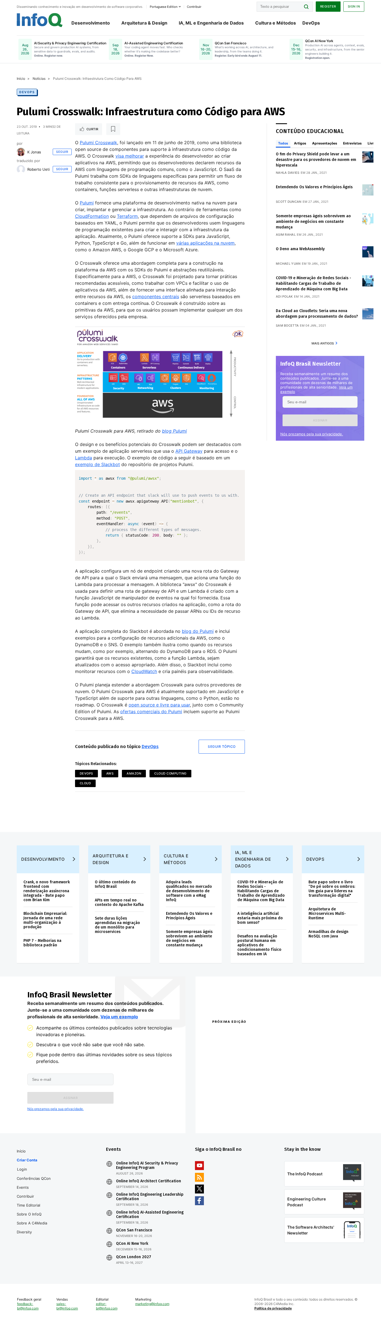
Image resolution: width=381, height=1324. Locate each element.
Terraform (127, 216)
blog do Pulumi (198, 631)
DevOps (311, 23)
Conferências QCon (34, 1178)
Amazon (134, 773)
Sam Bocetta (287, 325)
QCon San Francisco (134, 1230)
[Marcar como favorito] (113, 129)
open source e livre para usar (159, 705)
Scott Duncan (289, 202)
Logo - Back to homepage (40, 20)
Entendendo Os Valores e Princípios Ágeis (314, 187)
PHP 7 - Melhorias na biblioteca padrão (42, 942)
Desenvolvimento (90, 23)
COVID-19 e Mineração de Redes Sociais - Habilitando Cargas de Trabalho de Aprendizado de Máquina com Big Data (313, 283)
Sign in (354, 6)
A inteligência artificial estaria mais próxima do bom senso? (260, 918)
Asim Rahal (286, 235)
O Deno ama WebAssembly (300, 249)
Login (22, 1169)
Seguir (62, 152)
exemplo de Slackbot (97, 464)
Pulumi (87, 203)
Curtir (92, 129)
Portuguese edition (163, 7)
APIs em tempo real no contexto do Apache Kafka (119, 902)
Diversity (24, 1232)
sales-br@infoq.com (67, 1306)
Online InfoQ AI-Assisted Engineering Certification (150, 1214)
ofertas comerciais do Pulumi (151, 711)
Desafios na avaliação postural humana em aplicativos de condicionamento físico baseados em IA (259, 945)
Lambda (83, 457)
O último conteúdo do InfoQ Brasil (115, 884)
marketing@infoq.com (152, 1304)
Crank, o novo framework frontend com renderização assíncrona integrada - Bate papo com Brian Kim (46, 891)
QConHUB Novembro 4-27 (234, 1108)
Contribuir (25, 1196)
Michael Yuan (288, 264)
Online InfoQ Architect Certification (148, 1181)
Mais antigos (323, 343)
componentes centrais (155, 296)
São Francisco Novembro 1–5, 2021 (316, 1116)
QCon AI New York (132, 1243)
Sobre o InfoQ (29, 1214)
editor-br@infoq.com (106, 1306)
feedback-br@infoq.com (27, 1306)
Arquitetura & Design (144, 23)
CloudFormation (92, 216)
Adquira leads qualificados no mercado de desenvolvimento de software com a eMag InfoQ (189, 891)
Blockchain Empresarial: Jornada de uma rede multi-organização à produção (45, 920)
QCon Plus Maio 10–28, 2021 (235, 1116)
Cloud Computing (170, 773)
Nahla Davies (288, 173)
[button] (320, 420)
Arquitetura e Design (111, 859)
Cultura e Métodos (275, 23)
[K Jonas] (21, 152)
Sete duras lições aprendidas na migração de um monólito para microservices (117, 925)
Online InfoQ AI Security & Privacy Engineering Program (147, 1165)
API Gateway (188, 451)
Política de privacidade (273, 1308)
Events (23, 1187)
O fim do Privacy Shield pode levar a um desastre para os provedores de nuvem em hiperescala (316, 160)
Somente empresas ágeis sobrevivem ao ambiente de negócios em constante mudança (313, 222)
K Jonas (34, 152)
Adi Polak (284, 296)
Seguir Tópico (222, 746)
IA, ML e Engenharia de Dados (211, 23)
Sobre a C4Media (32, 1223)
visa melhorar (129, 156)
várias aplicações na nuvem (205, 243)
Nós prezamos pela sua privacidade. (311, 434)
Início (21, 78)
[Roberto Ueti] (21, 169)
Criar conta (27, 1160)
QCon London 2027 (133, 1257)
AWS (110, 773)
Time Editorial (28, 1205)
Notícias (39, 78)
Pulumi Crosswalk (98, 142)
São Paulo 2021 (297, 1108)
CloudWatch (144, 671)
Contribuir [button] (194, 7)
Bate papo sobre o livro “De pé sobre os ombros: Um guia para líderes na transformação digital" (331, 889)
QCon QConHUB (251, 1033)
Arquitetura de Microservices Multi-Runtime (327, 913)
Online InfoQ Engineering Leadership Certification (150, 1196)
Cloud (85, 783)
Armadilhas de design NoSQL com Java (328, 934)
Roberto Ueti (38, 169)
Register (328, 6)
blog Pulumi (174, 431)
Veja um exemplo (119, 1016)
